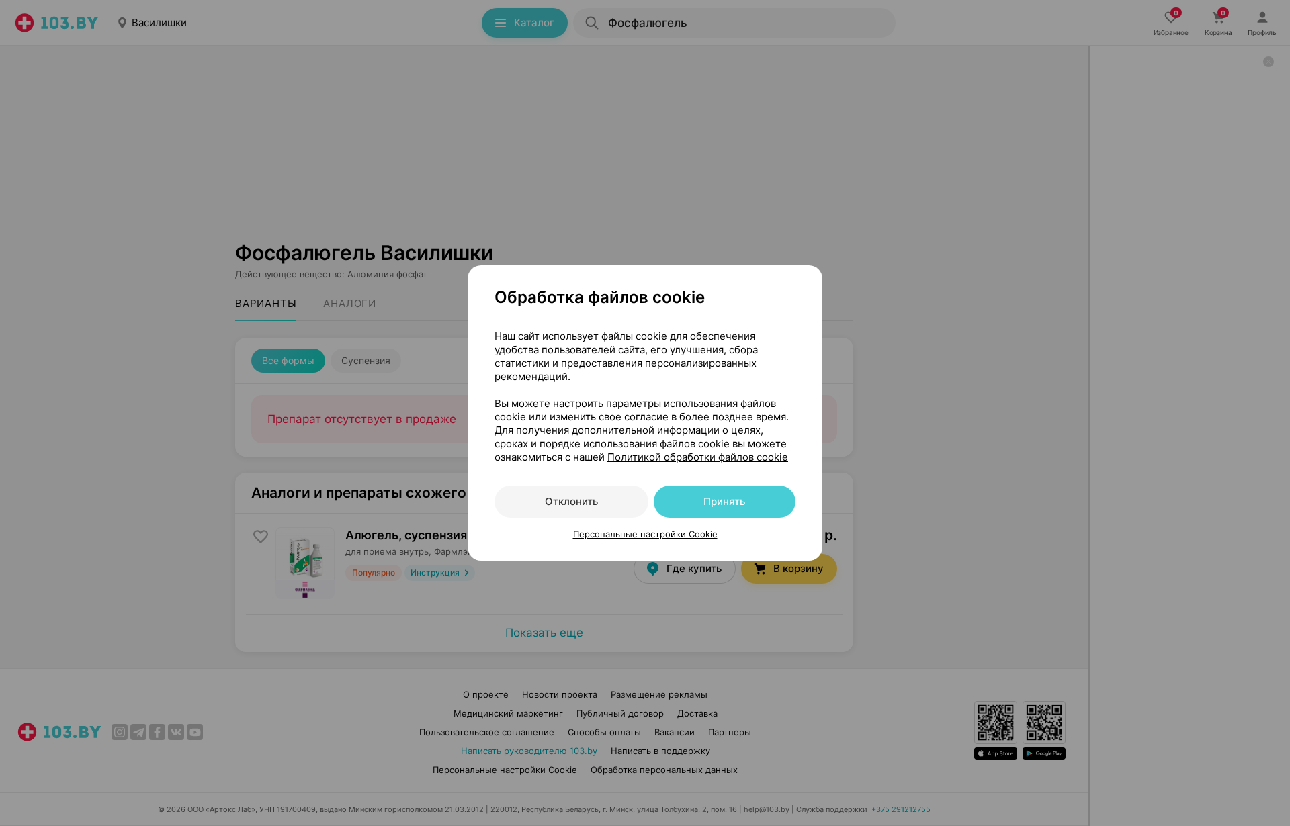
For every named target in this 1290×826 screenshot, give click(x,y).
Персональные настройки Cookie (645, 534)
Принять (724, 501)
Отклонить (571, 501)
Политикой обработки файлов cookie (697, 457)
